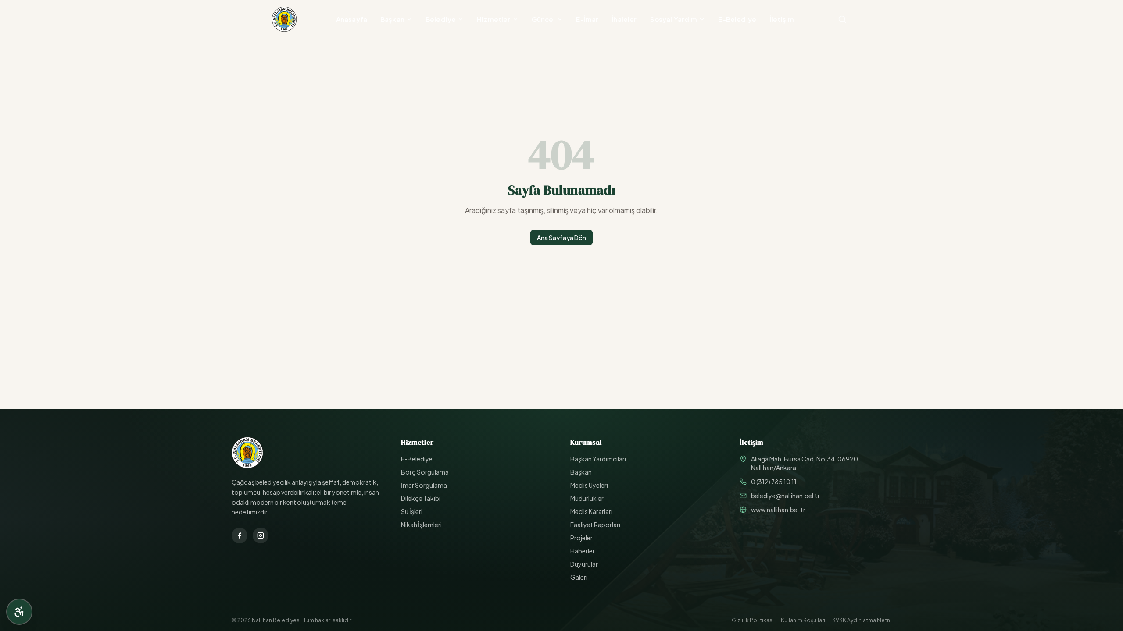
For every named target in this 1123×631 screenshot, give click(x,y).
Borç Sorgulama (425, 472)
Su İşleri (411, 511)
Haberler (582, 551)
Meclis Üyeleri (589, 485)
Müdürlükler (587, 498)
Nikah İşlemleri (421, 524)
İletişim (781, 19)
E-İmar (587, 19)
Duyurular (584, 564)
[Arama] (842, 19)
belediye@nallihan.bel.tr (785, 496)
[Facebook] (239, 535)
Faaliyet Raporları (595, 524)
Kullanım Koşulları (803, 620)
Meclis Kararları (591, 511)
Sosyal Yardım (673, 19)
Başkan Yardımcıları (598, 459)
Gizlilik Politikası (753, 620)
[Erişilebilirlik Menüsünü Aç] (19, 611)
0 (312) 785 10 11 (774, 482)
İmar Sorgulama (424, 485)
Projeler (581, 538)
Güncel (543, 19)
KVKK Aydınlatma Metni (861, 620)
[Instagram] (260, 535)
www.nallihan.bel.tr (778, 510)
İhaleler (624, 19)
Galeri (578, 577)
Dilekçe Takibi (420, 498)
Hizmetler (493, 19)
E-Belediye (737, 19)
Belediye (441, 19)
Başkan (392, 19)
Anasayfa (351, 19)
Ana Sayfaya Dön (561, 237)
